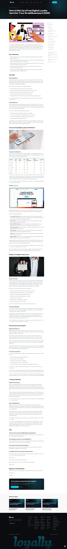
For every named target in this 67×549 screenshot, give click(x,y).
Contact (41, 2)
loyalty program (22, 56)
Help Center (49, 519)
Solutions (30, 2)
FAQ (48, 50)
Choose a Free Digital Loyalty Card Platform (52, 31)
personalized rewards (16, 113)
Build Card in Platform (51, 42)
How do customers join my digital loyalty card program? (52, 52)
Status (48, 525)
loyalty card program (20, 79)
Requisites (54, 529)
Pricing (35, 2)
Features (26, 2)
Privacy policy (55, 518)
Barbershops (43, 522)
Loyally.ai (18, 48)
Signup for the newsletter (51, 61)
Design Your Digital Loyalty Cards (53, 36)
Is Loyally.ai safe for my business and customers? (53, 60)
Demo (29, 520)
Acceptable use (55, 523)
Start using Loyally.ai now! (26, 425)
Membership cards (37, 522)
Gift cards (36, 527)
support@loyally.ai (12, 523)
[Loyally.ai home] (12, 2)
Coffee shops (43, 519)
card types (41, 63)
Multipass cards (37, 525)
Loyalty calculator (31, 524)
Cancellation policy (56, 524)
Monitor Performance (51, 47)
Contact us (48, 527)
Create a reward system (14, 90)
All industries (43, 528)
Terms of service (55, 520)
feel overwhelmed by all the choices (25, 345)
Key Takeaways (50, 24)
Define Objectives (50, 27)
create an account (34, 330)
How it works (22, 2)
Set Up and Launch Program (52, 41)
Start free (54, 2)
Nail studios (42, 527)
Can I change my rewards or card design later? (52, 55)
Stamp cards (36, 519)
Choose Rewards (50, 29)
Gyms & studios (43, 525)
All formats (36, 528)
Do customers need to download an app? (52, 57)
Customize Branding (51, 39)
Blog (38, 2)
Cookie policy (55, 526)
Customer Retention (14, 7)
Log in (50, 2)
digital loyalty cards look (23, 308)
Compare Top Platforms (51, 33)
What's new (48, 522)
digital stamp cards (14, 281)
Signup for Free (11, 464)
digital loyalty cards (22, 280)
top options (16, 156)
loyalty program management (33, 395)
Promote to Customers (51, 44)
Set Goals (49, 26)
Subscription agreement (56, 521)
